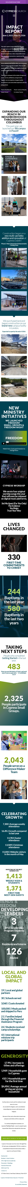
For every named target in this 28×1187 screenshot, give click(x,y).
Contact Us (4, 1170)
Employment (4, 1156)
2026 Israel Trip (5, 1168)
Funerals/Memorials (6, 1165)
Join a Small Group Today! (13, 2)
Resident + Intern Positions (7, 1158)
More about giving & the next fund (14, 1138)
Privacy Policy (23, 1182)
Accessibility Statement (21, 1184)
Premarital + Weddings (6, 1163)
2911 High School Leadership (8, 1160)
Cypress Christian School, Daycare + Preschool (12, 1177)
